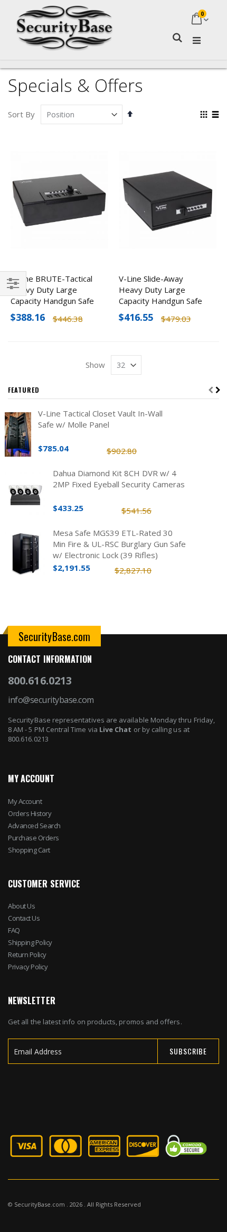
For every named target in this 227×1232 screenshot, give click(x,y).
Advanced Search (34, 825)
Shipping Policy (30, 942)
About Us (21, 906)
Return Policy (27, 954)
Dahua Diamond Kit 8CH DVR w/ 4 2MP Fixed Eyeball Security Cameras (119, 478)
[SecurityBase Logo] (65, 19)
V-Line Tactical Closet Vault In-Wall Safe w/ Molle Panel (100, 419)
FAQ (14, 930)
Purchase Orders (33, 837)
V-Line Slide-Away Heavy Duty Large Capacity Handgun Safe (160, 289)
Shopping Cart (29, 850)
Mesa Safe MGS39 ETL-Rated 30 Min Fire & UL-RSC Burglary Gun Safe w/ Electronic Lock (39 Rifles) (119, 543)
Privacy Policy (28, 966)
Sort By (21, 114)
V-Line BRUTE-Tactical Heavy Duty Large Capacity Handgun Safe (52, 289)
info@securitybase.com (51, 700)
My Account (25, 801)
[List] (215, 115)
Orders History (29, 813)
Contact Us (24, 918)
